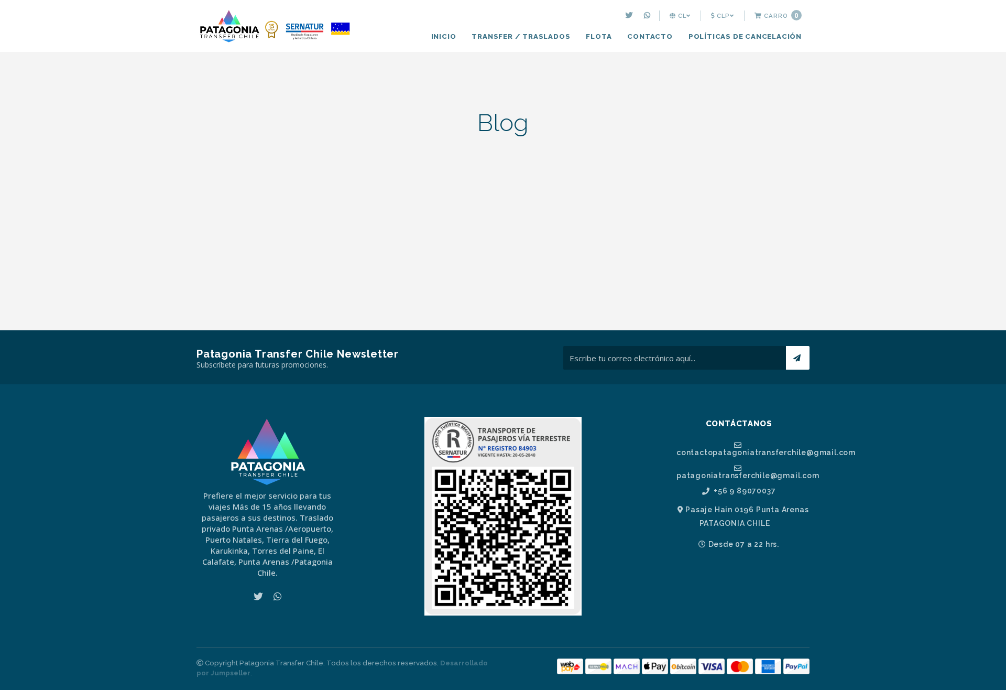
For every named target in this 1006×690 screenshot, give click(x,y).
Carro (780, 15)
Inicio (443, 36)
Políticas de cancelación (745, 36)
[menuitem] (630, 15)
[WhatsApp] (648, 15)
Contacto (649, 36)
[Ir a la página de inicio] (275, 27)
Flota (598, 36)
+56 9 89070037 (743, 491)
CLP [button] (722, 15)
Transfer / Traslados (521, 36)
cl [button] (681, 15)
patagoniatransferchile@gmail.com (743, 475)
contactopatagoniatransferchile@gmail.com (743, 452)
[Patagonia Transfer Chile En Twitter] (630, 15)
